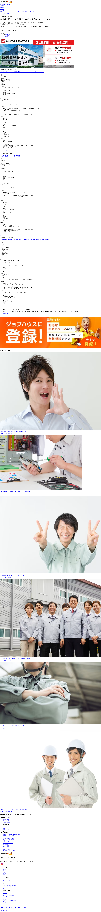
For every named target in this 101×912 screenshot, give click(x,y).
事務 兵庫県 (5, 844)
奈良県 (19, 11)
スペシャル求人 (33, 11)
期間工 (4, 879)
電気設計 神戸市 (6, 828)
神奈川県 (5, 870)
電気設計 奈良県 (6, 822)
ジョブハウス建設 (6, 901)
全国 (1, 11)
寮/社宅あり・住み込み (7, 880)
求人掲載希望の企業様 (5, 4)
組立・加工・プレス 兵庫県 (8, 839)
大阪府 (13, 11)
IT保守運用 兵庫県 (6, 848)
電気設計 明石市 (6, 827)
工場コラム (5, 888)
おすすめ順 (7, 34)
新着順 (6, 36)
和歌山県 (23, 11)
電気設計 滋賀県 (6, 819)
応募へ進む (2, 150)
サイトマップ (5, 894)
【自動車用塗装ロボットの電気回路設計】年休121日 (13, 156)
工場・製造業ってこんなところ (9, 885)
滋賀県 (7, 11)
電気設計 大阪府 (6, 820)
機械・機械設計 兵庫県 (7, 846)
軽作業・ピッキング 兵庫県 (8, 835)
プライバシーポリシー (7, 896)
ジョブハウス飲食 (6, 902)
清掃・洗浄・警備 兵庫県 (8, 843)
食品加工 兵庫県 (6, 841)
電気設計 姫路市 (6, 829)
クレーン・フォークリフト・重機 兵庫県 (11, 834)
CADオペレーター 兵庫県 (8, 845)
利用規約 (5, 898)
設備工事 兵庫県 (6, 849)
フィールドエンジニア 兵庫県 (9, 850)
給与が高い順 (8, 35)
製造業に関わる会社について (9, 886)
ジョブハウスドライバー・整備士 (10, 900)
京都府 (10, 11)
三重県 (4, 11)
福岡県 (4, 874)
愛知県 (4, 873)
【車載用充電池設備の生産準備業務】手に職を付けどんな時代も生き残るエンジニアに (22, 72)
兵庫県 (16, 11)
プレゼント (5, 893)
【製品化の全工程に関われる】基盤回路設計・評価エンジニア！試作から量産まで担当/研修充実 (24, 239)
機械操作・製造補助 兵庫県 (8, 838)
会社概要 (5, 899)
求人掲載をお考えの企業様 (8, 895)
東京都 (4, 869)
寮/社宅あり (27, 11)
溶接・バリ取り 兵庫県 (7, 840)
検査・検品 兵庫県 (7, 836)
